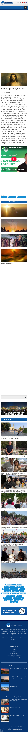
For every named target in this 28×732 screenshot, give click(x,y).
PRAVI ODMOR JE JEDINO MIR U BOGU (18, 668)
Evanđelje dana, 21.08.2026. (7, 248)
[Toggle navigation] (25, 7)
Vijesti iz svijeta (19, 600)
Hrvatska (22, 589)
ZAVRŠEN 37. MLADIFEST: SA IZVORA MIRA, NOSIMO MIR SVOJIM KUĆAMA (12, 545)
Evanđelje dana (13, 197)
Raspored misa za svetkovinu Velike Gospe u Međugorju (12, 509)
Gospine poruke (13, 589)
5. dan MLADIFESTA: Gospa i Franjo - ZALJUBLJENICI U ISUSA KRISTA (10, 579)
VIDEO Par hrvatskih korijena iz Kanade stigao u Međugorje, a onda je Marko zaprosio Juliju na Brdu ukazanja (14, 527)
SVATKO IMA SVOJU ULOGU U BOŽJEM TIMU (16, 685)
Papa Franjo (6, 593)
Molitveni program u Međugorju (14, 655)
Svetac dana (23, 593)
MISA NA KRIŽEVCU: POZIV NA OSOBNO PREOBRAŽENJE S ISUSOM (11, 562)
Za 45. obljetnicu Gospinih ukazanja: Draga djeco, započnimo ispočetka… (18, 677)
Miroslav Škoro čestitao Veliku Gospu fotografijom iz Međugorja (13, 456)
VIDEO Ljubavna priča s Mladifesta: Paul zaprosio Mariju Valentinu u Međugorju (13, 473)
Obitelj (21, 591)
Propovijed (14, 593)
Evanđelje (5, 197)
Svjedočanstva (11, 595)
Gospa (5, 589)
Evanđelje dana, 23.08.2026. (7, 218)
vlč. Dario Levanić (22, 197)
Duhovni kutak (10, 584)
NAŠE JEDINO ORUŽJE (15, 707)
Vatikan (19, 595)
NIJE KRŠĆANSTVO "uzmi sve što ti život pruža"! (17, 716)
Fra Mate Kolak (19, 586)
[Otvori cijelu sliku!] (14, 79)
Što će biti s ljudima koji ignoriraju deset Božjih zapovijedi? (18, 700)
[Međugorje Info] (7, 2)
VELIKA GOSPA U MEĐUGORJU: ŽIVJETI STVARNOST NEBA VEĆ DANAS (12, 437)
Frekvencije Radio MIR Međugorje (14, 657)
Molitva (15, 591)
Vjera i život (14, 602)
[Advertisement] (14, 26)
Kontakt (14, 658)
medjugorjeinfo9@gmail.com (16, 729)
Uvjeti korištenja (14, 653)
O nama (14, 649)
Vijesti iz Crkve (8, 598)
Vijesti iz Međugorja (19, 598)
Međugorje (8, 591)
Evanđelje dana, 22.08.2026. (7, 233)
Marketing (14, 651)
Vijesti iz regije (9, 600)
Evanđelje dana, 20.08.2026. (7, 263)
